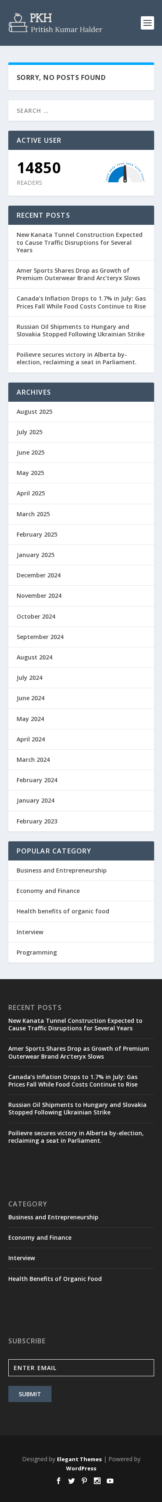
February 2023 (37, 821)
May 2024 (30, 719)
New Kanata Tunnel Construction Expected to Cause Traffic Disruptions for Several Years (79, 242)
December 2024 (39, 575)
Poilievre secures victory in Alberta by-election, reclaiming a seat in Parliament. (77, 358)
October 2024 (36, 616)
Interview (30, 932)
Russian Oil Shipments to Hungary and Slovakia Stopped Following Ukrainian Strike (81, 330)
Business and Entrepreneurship (62, 870)
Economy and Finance (48, 891)
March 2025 (33, 514)
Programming (37, 952)
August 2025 (34, 411)
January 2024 (35, 800)
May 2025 (30, 473)
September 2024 (40, 637)
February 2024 (37, 780)
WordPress (81, 1468)
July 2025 (29, 432)
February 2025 (37, 534)
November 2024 (39, 595)
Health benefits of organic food (63, 911)
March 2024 (33, 759)
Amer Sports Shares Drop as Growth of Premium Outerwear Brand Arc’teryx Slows (78, 274)
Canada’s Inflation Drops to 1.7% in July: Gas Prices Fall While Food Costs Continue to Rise (81, 302)
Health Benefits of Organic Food (55, 1279)
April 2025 (31, 493)
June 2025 (30, 452)
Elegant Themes (79, 1459)
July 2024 (29, 677)
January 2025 (35, 555)
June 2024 (30, 698)
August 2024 (34, 657)
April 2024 (31, 739)
